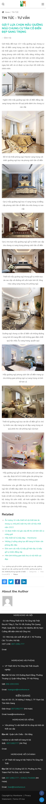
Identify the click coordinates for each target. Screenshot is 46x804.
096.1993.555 (12, 684)
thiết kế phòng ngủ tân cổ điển (15, 572)
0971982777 (17, 708)
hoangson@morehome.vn (18, 689)
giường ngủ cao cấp (29, 566)
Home (7, 12)
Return (15, 574)
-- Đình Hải (6, 37)
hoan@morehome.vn (16, 787)
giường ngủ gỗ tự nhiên (14, 566)
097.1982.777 (17, 644)
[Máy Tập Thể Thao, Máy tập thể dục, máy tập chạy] (23, 3)
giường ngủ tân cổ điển (21, 569)
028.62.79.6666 (28, 778)
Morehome (17, 795)
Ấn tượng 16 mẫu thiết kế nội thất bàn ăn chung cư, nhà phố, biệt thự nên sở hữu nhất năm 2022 (23, 524)
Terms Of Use (19, 799)
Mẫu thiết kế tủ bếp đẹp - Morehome (21, 538)
